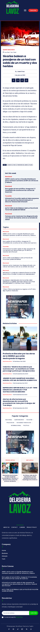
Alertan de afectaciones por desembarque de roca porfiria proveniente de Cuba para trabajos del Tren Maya (19, 402)
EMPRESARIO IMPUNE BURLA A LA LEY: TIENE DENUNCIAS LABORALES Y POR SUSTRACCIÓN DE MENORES (20, 390)
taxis (14, 164)
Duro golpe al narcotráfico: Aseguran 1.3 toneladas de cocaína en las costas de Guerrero (20, 190)
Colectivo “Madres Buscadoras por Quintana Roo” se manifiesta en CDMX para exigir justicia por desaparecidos (19, 369)
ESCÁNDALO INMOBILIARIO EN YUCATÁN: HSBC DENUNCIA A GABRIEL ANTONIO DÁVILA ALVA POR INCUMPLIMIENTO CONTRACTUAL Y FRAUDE (19, 281)
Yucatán (8, 196)
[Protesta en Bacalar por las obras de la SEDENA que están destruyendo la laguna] (20, 339)
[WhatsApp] (26, 80)
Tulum (30, 164)
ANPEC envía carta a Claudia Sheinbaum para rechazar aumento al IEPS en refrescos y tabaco (21, 180)
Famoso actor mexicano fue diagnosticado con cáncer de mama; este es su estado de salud (21, 217)
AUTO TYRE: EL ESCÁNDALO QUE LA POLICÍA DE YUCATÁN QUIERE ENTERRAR (21, 209)
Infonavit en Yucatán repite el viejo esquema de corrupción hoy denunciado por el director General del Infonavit (22, 200)
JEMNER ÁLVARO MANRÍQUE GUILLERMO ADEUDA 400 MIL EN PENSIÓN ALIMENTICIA (20, 379)
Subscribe (34, 613)
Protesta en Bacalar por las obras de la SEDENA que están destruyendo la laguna (19, 356)
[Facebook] (13, 80)
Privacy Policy (19, 617)
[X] (18, 80)
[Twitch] (22, 629)
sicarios (10, 164)
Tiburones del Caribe (22, 164)
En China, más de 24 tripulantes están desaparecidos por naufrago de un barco (30, 477)
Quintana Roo (9, 49)
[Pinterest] (22, 80)
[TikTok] (18, 629)
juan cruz (21, 71)
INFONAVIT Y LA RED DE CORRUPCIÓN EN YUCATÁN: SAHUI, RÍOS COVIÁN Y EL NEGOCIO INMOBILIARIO (19, 273)
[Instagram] (13, 629)
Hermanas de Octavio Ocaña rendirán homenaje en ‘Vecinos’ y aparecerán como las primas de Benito (10, 478)
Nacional (8, 176)
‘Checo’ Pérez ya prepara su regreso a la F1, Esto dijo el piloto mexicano (19, 290)
